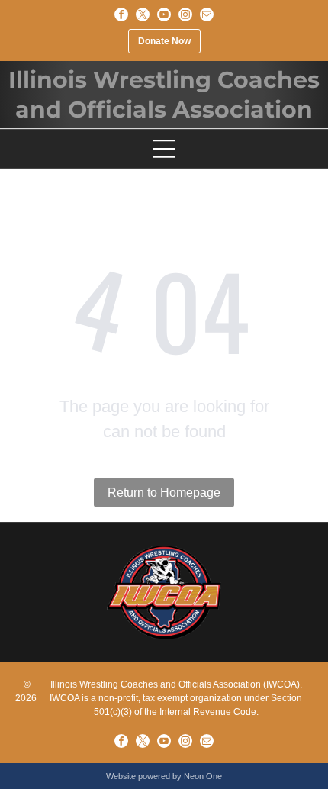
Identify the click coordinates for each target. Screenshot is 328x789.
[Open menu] (164, 148)
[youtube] (164, 14)
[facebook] (121, 14)
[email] (207, 14)
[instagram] (185, 14)
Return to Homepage (164, 492)
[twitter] (143, 14)
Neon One (203, 776)
